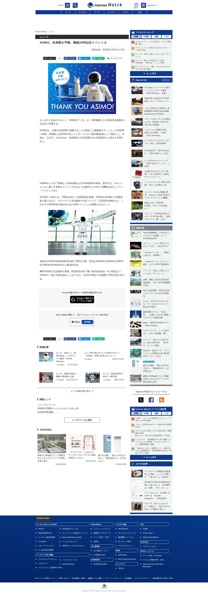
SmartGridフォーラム (70, 529)
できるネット (43, 563)
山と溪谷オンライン (101, 551)
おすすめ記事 (142, 464)
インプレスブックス (70, 560)
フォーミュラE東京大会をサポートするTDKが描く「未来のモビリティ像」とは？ (157, 216)
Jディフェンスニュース (127, 533)
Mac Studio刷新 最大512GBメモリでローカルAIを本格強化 (156, 293)
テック (68, 12)
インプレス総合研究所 (46, 537)
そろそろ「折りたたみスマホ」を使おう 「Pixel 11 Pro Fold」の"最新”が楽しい (157, 506)
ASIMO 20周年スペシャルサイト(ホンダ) (58, 408)
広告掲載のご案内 (78, 578)
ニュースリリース (46, 405)
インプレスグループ (142, 578)
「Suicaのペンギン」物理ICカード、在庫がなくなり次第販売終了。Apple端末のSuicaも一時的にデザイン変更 (153, 450)
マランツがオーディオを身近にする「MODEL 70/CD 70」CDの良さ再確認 (157, 122)
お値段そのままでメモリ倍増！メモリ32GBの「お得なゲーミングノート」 (156, 174)
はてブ (86, 58)
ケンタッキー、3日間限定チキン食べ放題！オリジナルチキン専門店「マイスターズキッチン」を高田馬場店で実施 (152, 441)
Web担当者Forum (45, 533)
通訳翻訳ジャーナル (125, 537)
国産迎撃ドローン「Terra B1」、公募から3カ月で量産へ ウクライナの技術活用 (157, 315)
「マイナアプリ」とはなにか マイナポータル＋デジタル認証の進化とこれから (82, 455)
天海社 (145, 529)
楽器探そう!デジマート (102, 533)
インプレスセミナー (70, 541)
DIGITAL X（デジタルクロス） (73, 546)
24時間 (146, 37)
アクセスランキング (145, 32)
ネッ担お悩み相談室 (45, 550)
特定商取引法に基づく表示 (163, 578)
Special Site (141, 80)
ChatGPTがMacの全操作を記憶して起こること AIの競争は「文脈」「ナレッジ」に (157, 485)
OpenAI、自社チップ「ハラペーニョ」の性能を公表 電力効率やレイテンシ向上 (156, 353)
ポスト (51, 58)
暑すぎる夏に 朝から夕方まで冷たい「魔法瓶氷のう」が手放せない (156, 368)
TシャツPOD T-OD (101, 537)
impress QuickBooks (151, 537)
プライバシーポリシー (113, 578)
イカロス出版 (121, 524)
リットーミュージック (101, 529)
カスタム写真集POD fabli (153, 560)
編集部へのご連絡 (95, 578)
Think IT (41, 529)
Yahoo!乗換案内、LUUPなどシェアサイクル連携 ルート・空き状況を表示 (156, 235)
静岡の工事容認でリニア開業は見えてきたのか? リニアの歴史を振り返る (156, 379)
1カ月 (166, 37)
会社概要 (128, 578)
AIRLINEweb (123, 529)
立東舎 (95, 541)
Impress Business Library (72, 537)
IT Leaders (42, 541)
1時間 (136, 37)
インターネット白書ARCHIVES (50, 568)
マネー (125, 12)
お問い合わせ (63, 578)
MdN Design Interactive (127, 559)
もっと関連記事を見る (81, 391)
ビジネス (83, 12)
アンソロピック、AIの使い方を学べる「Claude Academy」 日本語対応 (157, 496)
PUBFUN (144, 542)
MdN (118, 551)
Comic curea (148, 533)
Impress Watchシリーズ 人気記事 (151, 409)
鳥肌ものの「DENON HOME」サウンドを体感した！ (156, 206)
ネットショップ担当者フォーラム (75, 533)
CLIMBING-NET (99, 555)
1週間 (156, 37)
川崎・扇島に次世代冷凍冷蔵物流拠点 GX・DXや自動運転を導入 (156, 282)
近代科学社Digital (100, 564)
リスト (59, 58)
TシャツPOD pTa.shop (152, 556)
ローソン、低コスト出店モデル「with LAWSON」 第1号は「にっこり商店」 (156, 342)
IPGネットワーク (147, 551)
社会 (140, 12)
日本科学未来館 (45, 412)
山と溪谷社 (95, 546)
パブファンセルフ (149, 546)
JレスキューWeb (124, 541)
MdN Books (122, 555)
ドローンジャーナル (45, 546)
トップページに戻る (82, 420)
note (100, 58)
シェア (72, 58)
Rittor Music (96, 524)
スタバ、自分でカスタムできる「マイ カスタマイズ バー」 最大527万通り (157, 304)
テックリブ (120, 564)
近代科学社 (95, 560)
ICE (142, 524)
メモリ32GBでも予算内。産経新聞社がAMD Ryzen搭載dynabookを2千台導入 (156, 111)
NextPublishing (68, 564)
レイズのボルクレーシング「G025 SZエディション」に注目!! (157, 163)
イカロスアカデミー (125, 546)
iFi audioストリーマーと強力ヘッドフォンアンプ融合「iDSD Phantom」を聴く (157, 90)
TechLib (121, 568)
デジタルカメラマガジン (47, 559)
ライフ (97, 12)
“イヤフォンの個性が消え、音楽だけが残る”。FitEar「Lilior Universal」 (156, 133)
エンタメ (111, 12)
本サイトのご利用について (45, 578)
